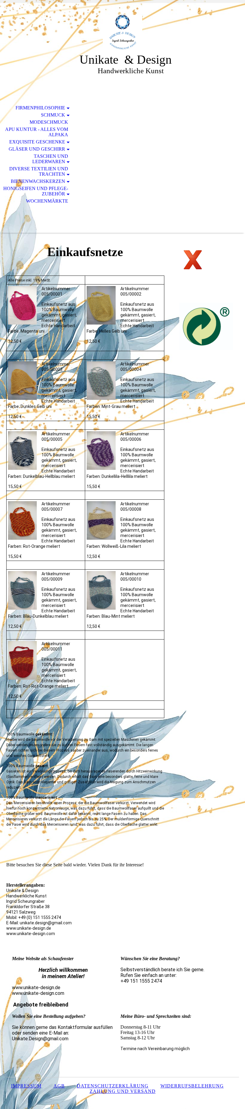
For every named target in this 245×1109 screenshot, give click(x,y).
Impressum (26, 1085)
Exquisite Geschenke (37, 141)
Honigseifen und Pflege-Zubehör (35, 191)
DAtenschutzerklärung (112, 1085)
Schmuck (53, 114)
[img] (122, 32)
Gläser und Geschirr (37, 149)
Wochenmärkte (47, 201)
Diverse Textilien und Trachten (38, 171)
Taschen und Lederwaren (50, 159)
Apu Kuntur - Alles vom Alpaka (36, 132)
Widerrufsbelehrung (192, 1085)
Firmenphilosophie (40, 107)
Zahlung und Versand (123, 1091)
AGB (59, 1085)
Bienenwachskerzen (38, 181)
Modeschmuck (49, 122)
